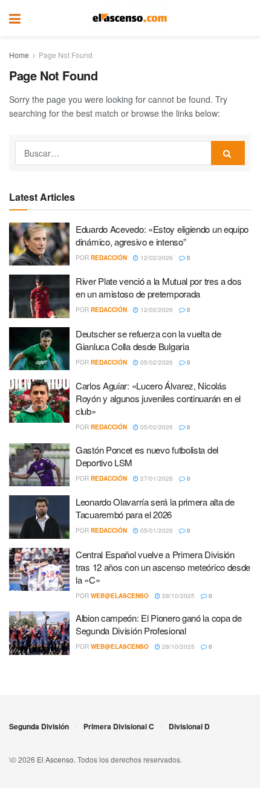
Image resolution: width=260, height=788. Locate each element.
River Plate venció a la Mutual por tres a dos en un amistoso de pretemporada (159, 287)
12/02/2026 (155, 257)
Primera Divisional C (118, 726)
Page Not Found (66, 55)
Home (19, 55)
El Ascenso (55, 759)
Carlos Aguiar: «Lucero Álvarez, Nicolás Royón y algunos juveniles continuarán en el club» (158, 398)
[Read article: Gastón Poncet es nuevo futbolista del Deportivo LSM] (39, 465)
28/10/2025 (177, 595)
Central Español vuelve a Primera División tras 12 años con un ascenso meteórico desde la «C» (163, 567)
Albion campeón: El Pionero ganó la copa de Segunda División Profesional (158, 624)
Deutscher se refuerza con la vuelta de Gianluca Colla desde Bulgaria (148, 340)
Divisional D (189, 726)
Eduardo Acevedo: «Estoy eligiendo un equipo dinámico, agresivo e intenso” (162, 235)
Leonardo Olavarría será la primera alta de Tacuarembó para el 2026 (155, 508)
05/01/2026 (155, 530)
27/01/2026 (155, 478)
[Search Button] (245, 18)
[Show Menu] (15, 18)
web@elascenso (120, 595)
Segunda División (39, 726)
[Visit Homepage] (129, 18)
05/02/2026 (155, 362)
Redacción (109, 257)
